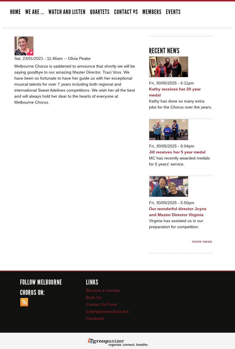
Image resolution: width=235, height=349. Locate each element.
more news (202, 241)
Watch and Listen (67, 12)
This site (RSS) (24, 302)
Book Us (93, 297)
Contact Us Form (101, 304)
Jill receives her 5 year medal (177, 152)
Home (15, 12)
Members (152, 12)
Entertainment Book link (107, 311)
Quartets (100, 12)
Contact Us (126, 12)
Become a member (103, 290)
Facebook (95, 318)
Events (173, 12)
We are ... (34, 12)
